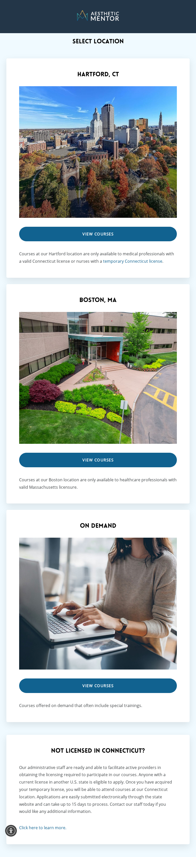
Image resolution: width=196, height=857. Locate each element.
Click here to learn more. (42, 827)
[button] (11, 831)
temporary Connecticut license (132, 261)
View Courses (98, 233)
